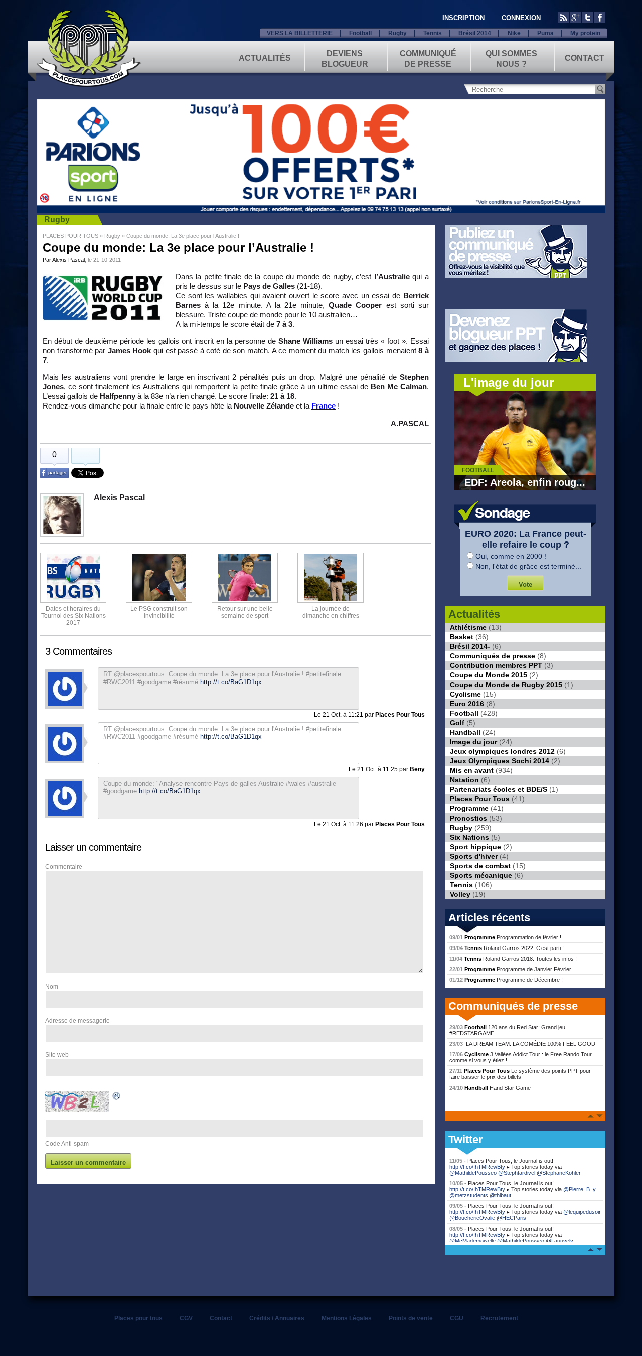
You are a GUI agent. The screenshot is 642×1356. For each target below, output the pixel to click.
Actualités (265, 58)
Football (360, 33)
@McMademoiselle (472, 1241)
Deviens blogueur (345, 58)
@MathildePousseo (473, 1173)
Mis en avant (472, 770)
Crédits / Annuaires (276, 1318)
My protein (585, 33)
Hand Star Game (490, 1087)
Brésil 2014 (474, 33)
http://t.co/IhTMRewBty (477, 1167)
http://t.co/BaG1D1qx (170, 791)
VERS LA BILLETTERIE (300, 33)
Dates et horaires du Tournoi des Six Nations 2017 (73, 615)
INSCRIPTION (463, 18)
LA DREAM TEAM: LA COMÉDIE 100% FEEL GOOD (522, 1044)
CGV (186, 1318)
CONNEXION (521, 18)
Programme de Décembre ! (506, 980)
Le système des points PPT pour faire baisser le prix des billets (520, 1074)
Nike (514, 33)
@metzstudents (468, 1195)
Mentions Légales (347, 1318)
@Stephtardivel (516, 1173)
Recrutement (499, 1318)
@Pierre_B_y (579, 1189)
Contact (584, 58)
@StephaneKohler (559, 1173)
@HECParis (511, 1218)
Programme (469, 808)
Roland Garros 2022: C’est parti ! (506, 948)
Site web (57, 1054)
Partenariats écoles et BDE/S (498, 789)
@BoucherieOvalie (472, 1218)
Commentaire (63, 866)
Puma (545, 33)
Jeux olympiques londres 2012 (502, 751)
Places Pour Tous (480, 799)
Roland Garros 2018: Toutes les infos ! (513, 959)
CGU (456, 1318)
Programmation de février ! (505, 937)
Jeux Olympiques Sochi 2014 (499, 761)
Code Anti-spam (67, 1143)
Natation (464, 780)
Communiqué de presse (428, 58)
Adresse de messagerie (77, 1020)
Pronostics (468, 818)
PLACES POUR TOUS (70, 236)
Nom (51, 986)
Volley (460, 894)
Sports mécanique (481, 875)
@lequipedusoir (582, 1212)
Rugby (397, 33)
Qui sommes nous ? (511, 58)
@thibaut (500, 1195)
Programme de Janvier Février (510, 969)
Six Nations (469, 837)
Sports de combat (480, 866)
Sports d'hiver (474, 856)
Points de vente (411, 1318)
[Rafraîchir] (116, 1097)
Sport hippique (475, 847)
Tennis (432, 33)
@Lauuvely (559, 1241)
